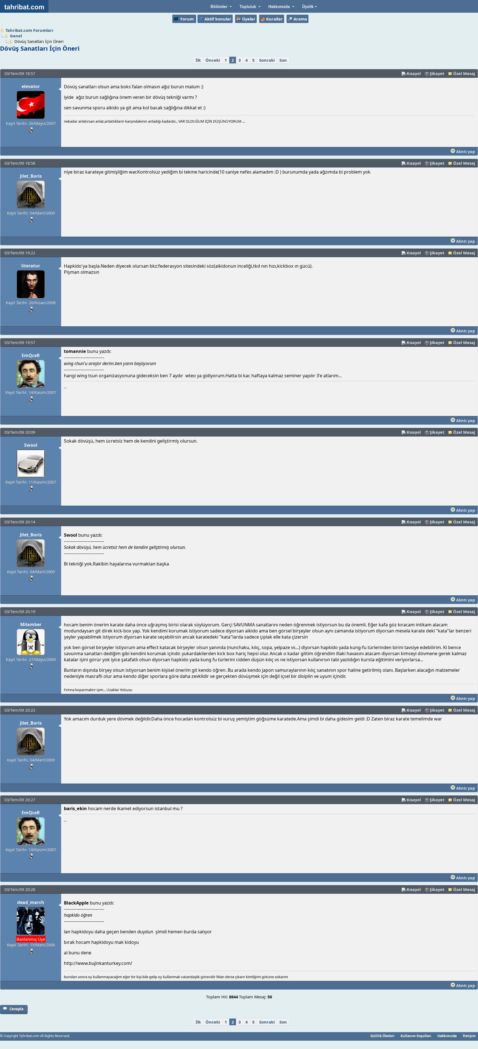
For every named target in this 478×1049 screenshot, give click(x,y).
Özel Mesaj (464, 73)
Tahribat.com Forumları (29, 30)
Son (283, 60)
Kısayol (414, 73)
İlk (198, 60)
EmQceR (31, 355)
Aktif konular (217, 19)
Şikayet (437, 73)
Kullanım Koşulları (416, 1036)
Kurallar (274, 19)
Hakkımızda (447, 1036)
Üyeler (248, 19)
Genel (16, 35)
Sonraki (267, 60)
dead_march (30, 902)
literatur (30, 266)
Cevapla (16, 1008)
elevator (31, 86)
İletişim (469, 1036)
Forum (187, 19)
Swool (30, 445)
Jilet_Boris (31, 176)
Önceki (213, 60)
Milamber (30, 624)
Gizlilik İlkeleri (382, 1036)
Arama (300, 19)
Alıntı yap (465, 151)
